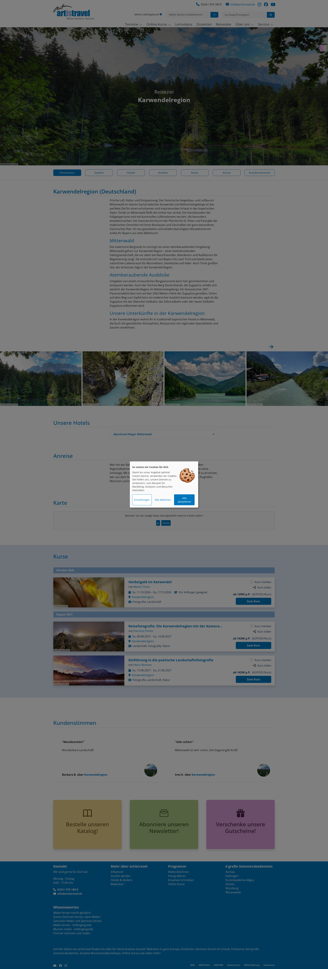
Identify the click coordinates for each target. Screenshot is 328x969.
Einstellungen (142, 499)
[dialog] (164, 484)
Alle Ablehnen (163, 499)
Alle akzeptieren (184, 499)
